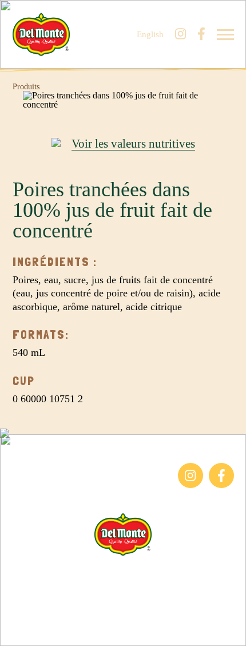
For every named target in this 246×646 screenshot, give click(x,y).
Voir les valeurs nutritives (133, 144)
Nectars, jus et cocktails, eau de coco (69, 493)
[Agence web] (16, 630)
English (150, 34)
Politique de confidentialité (123, 613)
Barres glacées (39, 468)
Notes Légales (123, 599)
